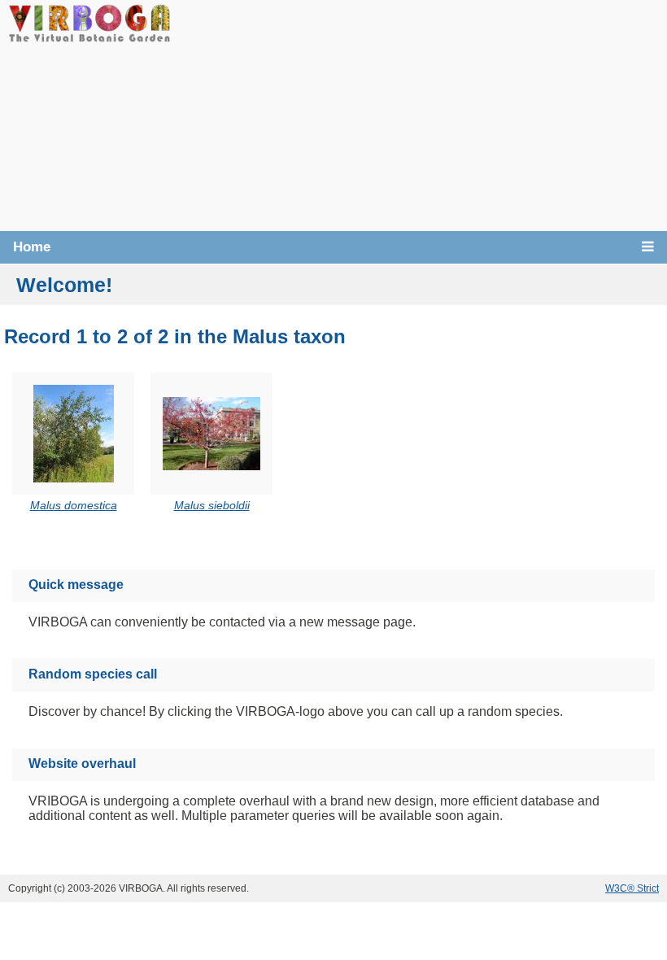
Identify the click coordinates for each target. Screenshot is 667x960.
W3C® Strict (632, 888)
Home (31, 247)
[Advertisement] (419, 114)
